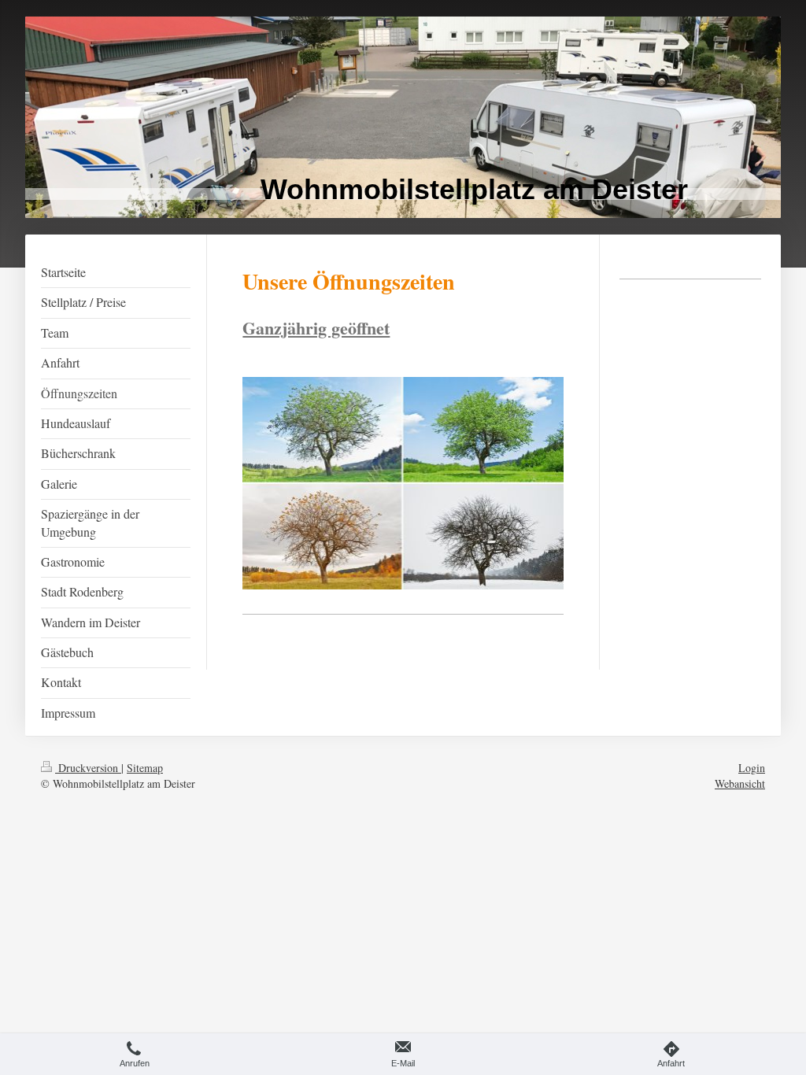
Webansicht (740, 783)
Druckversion (88, 767)
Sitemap (145, 767)
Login (751, 767)
